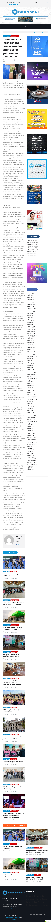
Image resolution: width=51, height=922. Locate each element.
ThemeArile (14, 919)
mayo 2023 (31, 364)
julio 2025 (30, 317)
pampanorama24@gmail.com (10, 908)
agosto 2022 (31, 380)
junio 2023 (31, 362)
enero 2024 (31, 349)
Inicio (5, 32)
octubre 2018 (31, 462)
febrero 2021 (31, 412)
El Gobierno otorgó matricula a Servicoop (13, 788)
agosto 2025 (31, 315)
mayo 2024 (31, 342)
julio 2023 (30, 360)
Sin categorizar (32, 255)
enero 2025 (31, 328)
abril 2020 (30, 430)
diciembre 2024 (32, 329)
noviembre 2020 (32, 417)
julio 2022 (30, 381)
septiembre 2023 (32, 356)
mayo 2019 (31, 450)
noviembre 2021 (32, 396)
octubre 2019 (31, 441)
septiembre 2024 (32, 335)
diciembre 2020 (32, 416)
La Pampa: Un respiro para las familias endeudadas (12, 629)
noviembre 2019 (32, 439)
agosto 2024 (31, 337)
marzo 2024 (31, 346)
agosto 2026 (31, 294)
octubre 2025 (31, 312)
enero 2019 (31, 457)
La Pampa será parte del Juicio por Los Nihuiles (12, 738)
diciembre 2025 (32, 308)
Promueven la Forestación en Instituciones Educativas (13, 604)
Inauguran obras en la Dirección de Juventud (11, 655)
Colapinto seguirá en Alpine (13, 762)
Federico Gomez (9, 60)
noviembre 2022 (32, 374)
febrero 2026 (31, 304)
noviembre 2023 (32, 353)
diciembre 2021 (32, 394)
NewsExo (17, 917)
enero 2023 (31, 371)
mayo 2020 (31, 428)
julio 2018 (30, 468)
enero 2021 (31, 414)
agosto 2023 (31, 358)
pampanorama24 (10, 917)
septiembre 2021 (32, 399)
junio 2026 (31, 297)
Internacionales (32, 246)
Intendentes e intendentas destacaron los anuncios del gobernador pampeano (26, 32)
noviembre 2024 (32, 331)
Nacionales (31, 251)
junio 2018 (31, 469)
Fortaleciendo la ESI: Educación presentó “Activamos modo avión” (12, 683)
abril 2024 (30, 344)
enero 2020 (31, 435)
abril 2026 (30, 301)
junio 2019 (31, 448)
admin (6, 578)
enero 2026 (31, 306)
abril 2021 (30, 408)
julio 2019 (30, 446)
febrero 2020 (31, 433)
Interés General (32, 244)
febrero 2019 (31, 455)
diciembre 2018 (32, 459)
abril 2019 (30, 451)
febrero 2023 (31, 369)
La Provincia (31, 249)
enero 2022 (31, 392)
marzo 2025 (31, 324)
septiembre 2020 (32, 421)
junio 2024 (31, 340)
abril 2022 (30, 387)
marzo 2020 (31, 432)
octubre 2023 (31, 355)
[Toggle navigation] (25, 26)
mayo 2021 (31, 407)
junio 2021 (31, 405)
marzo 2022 (31, 389)
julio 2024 (30, 338)
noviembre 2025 (32, 310)
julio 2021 (30, 403)
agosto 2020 (31, 423)
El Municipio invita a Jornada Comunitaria (13, 711)
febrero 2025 (31, 326)
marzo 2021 (31, 410)
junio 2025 (31, 319)
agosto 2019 (31, 444)
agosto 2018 (31, 466)
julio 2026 (30, 295)
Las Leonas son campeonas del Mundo (13, 575)
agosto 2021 (31, 401)
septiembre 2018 (32, 464)
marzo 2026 (31, 303)
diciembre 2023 (32, 351)
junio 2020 (31, 426)
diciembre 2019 (32, 437)
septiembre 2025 (32, 313)
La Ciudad (30, 248)
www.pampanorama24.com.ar (37, 914)
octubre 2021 (31, 398)
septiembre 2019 (32, 442)
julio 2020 (30, 425)
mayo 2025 (31, 321)
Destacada (31, 242)
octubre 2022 (31, 376)
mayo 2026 (31, 299)
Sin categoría (31, 253)
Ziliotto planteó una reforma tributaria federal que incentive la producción (13, 815)
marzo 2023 (31, 367)
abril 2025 (30, 322)
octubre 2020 (31, 419)
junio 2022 (31, 383)
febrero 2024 (31, 347)
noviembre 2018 (32, 460)
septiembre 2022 (32, 378)
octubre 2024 (31, 333)
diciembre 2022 (32, 373)
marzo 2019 (31, 453)
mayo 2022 (31, 385)
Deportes (30, 240)
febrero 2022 (31, 390)
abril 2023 (30, 365)
